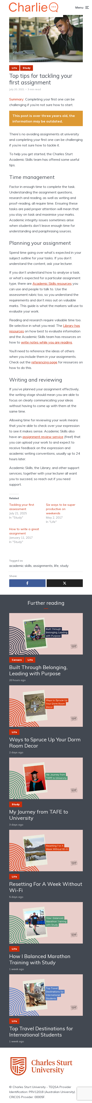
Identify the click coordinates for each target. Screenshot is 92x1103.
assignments (43, 565)
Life (14, 67)
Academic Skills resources (52, 283)
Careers (17, 659)
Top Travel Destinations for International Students (41, 1031)
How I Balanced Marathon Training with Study (39, 959)
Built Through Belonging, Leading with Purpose (38, 670)
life (56, 565)
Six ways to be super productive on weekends (60, 509)
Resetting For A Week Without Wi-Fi (45, 887)
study (64, 565)
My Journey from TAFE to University (38, 815)
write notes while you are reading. (47, 342)
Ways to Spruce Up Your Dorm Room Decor (45, 742)
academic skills (20, 565)
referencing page (44, 362)
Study (26, 67)
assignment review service (42, 437)
